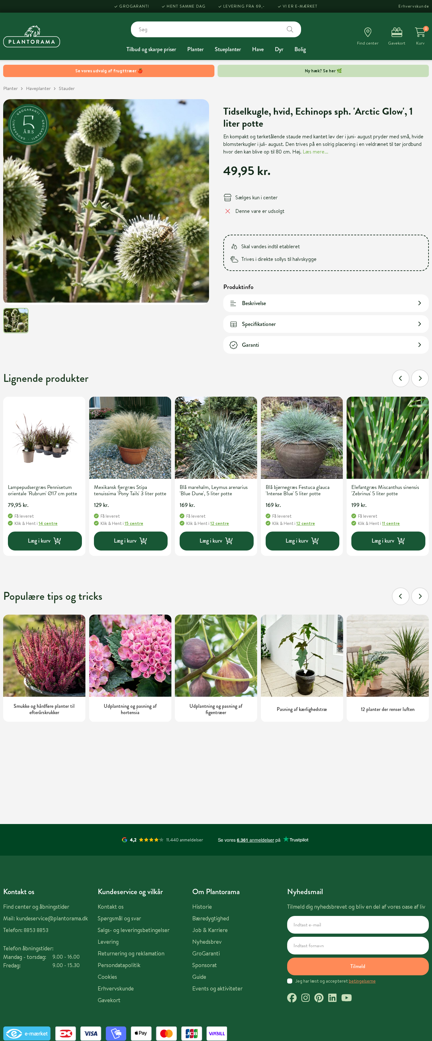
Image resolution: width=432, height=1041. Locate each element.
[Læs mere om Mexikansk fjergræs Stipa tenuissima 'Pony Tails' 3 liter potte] (130, 438)
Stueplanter (228, 49)
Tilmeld (357, 966)
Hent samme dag (186, 6)
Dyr (279, 49)
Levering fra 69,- (244, 6)
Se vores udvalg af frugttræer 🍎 (109, 71)
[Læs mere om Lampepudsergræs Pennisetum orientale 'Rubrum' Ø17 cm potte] (44, 438)
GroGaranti (134, 6)
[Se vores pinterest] (319, 998)
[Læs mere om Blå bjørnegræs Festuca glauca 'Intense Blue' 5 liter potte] (302, 438)
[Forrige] (401, 378)
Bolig (300, 49)
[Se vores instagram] (305, 998)
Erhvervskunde (413, 6)
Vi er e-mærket (300, 6)
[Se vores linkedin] (332, 998)
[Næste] (420, 378)
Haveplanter (38, 88)
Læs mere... (315, 151)
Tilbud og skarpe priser (151, 49)
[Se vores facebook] (292, 998)
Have (258, 49)
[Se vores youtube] (346, 998)
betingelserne (362, 981)
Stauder (67, 88)
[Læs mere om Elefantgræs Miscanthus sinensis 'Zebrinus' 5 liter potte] (388, 438)
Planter (195, 49)
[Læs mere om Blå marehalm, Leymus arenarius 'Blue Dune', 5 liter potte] (216, 438)
